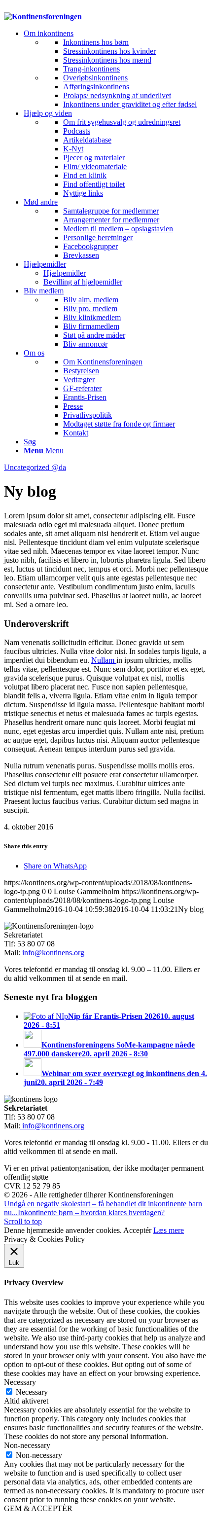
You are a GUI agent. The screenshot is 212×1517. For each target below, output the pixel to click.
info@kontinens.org (52, 952)
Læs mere (168, 1230)
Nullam (103, 660)
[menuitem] (116, 69)
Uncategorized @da (35, 467)
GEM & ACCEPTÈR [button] (38, 1508)
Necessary (32, 1392)
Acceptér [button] (137, 1230)
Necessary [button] (20, 1382)
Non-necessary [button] (27, 1445)
